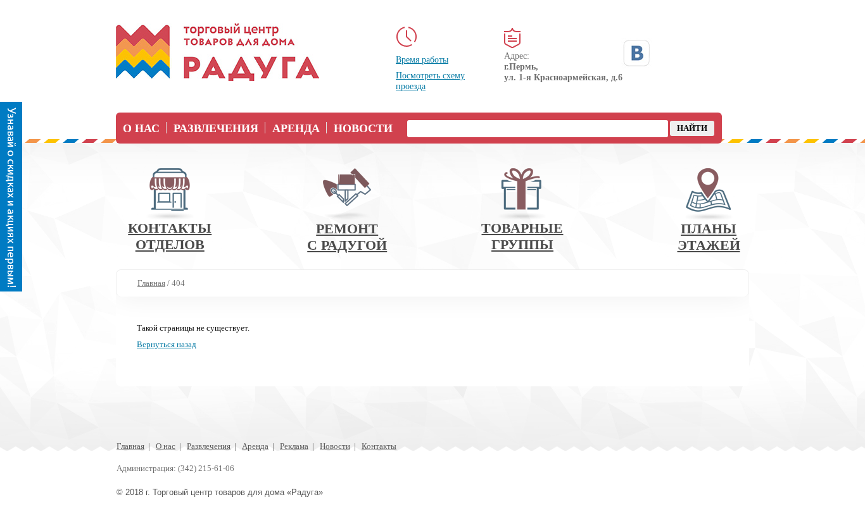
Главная (130, 446)
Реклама (294, 446)
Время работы (422, 59)
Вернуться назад (166, 344)
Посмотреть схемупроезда (430, 81)
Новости (363, 128)
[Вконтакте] (636, 53)
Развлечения (216, 128)
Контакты (379, 446)
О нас (141, 128)
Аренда (296, 128)
